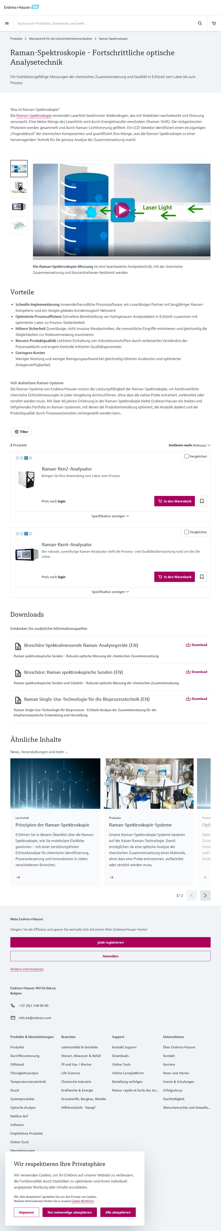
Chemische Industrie (76, 1081)
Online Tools (19, 1142)
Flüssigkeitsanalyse (24, 1073)
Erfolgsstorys (172, 1090)
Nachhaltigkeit (173, 1099)
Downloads (120, 1056)
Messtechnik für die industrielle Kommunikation (60, 39)
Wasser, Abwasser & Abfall (81, 1056)
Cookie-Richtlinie (83, 1201)
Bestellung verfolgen (127, 1081)
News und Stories (176, 1073)
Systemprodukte (22, 1099)
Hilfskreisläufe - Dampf (78, 1107)
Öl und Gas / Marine (76, 1064)
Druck (14, 1090)
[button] (61, 501)
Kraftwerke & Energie (77, 1090)
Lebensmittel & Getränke (79, 1047)
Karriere (169, 1064)
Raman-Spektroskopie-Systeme (140, 825)
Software (17, 1125)
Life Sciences (70, 1073)
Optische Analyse (23, 1107)
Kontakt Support (124, 1047)
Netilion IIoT (19, 1116)
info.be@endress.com (35, 1018)
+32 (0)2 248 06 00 (33, 1005)
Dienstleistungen (22, 1150)
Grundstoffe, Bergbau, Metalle (83, 1099)
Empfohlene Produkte (26, 1133)
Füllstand (17, 1064)
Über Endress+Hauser (179, 1047)
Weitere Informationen (27, 969)
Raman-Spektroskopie (34, 115)
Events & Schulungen (178, 1081)
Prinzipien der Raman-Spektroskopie (52, 825)
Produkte (16, 39)
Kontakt (169, 1056)
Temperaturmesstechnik (28, 1081)
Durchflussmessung (24, 1056)
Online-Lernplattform (128, 1073)
